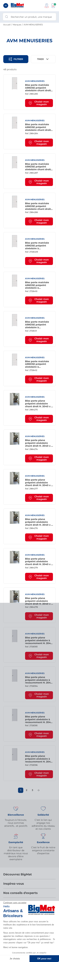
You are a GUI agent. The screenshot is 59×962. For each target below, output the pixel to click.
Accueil (6, 24)
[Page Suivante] (38, 790)
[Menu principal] (5, 5)
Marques (17, 24)
